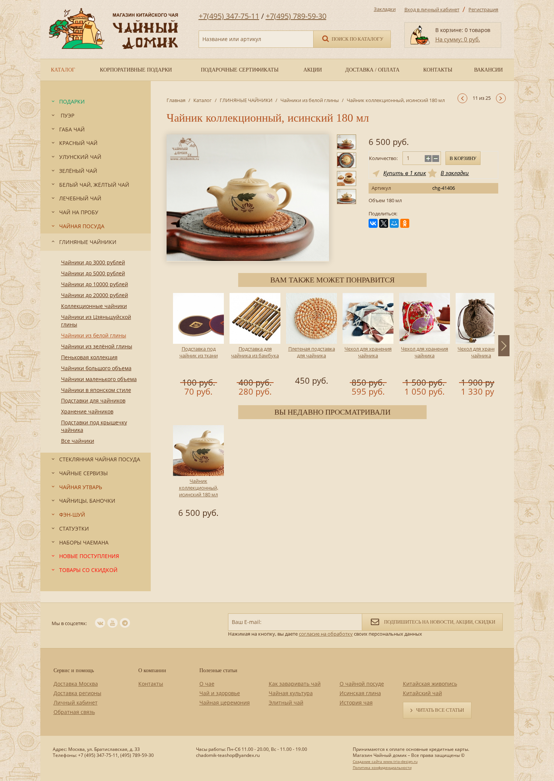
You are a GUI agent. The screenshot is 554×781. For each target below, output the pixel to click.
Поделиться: (383, 214)
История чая (356, 702)
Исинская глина (360, 693)
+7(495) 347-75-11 (229, 16)
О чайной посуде (362, 683)
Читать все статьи (440, 710)
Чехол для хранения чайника (368, 352)
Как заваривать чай (295, 683)
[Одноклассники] (404, 223)
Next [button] (504, 345)
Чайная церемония (224, 702)
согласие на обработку (326, 633)
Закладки (385, 9)
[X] (383, 223)
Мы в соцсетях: (69, 623)
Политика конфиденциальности (382, 767)
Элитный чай (286, 702)
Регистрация (483, 9)
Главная (176, 100)
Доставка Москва (76, 683)
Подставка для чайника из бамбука (255, 352)
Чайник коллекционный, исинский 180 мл (198, 487)
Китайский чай (422, 693)
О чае (206, 683)
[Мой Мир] (394, 223)
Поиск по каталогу (357, 39)
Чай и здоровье (219, 693)
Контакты (150, 683)
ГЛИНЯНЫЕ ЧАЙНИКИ (246, 100)
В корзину (463, 158)
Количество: (383, 158)
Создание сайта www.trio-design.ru (385, 761)
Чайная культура (291, 693)
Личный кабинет (76, 702)
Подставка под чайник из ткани (198, 352)
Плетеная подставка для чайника (311, 352)
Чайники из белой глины (309, 100)
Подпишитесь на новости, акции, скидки (439, 622)
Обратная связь (74, 711)
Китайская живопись (430, 683)
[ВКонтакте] (373, 223)
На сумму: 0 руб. (457, 39)
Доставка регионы (77, 693)
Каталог (202, 100)
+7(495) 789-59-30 (296, 16)
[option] (198, 346)
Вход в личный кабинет (431, 9)
